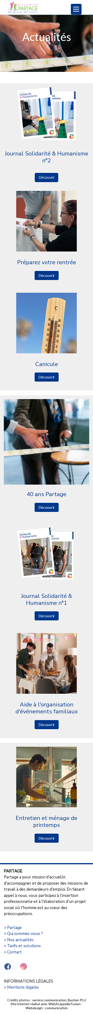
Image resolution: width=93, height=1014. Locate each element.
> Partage (13, 927)
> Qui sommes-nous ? (23, 933)
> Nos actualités (19, 940)
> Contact (13, 952)
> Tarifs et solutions (22, 946)
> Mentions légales (21, 987)
